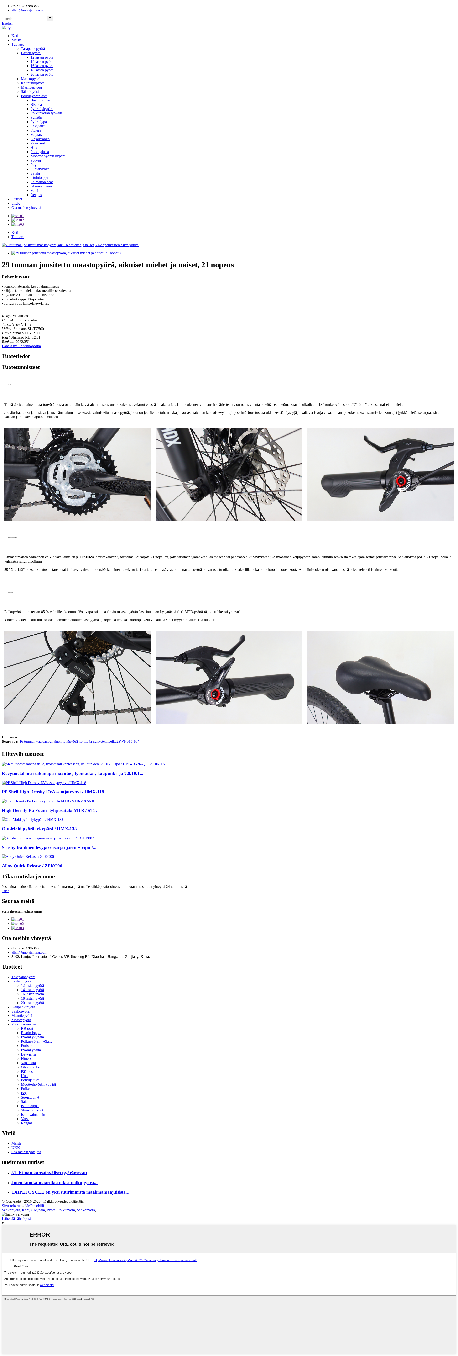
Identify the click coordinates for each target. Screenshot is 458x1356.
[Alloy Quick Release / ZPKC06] (229, 856)
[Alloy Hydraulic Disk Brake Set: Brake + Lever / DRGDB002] (229, 838)
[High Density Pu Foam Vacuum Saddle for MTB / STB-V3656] (229, 801)
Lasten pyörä (31, 53)
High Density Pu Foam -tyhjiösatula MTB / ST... (49, 810)
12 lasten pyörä (42, 57)
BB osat (37, 104)
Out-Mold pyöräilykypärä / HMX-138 (39, 828)
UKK (15, 203)
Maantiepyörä (31, 87)
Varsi (34, 190)
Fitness (36, 130)
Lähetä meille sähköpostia (21, 346)
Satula (35, 173)
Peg (33, 165)
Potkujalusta (40, 152)
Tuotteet (17, 44)
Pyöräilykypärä (42, 109)
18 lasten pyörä (42, 70)
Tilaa (5, 891)
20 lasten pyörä (42, 74)
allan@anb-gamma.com (29, 10)
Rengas (36, 195)
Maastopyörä (31, 79)
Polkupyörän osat (34, 96)
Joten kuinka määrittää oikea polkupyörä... (54, 1182)
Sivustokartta (11, 1206)
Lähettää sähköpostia (17, 1219)
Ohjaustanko (40, 139)
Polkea (36, 160)
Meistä (16, 40)
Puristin (36, 117)
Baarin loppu (40, 100)
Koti (14, 36)
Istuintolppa (39, 178)
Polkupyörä (66, 1210)
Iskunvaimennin (43, 186)
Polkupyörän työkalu (46, 113)
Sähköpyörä (30, 92)
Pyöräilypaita (40, 122)
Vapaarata (38, 135)
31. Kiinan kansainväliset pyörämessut (49, 1172)
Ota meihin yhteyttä (26, 208)
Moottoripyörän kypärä (48, 156)
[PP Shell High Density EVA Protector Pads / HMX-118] (229, 783)
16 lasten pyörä (42, 66)
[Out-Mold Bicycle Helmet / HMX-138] (229, 819)
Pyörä (51, 1210)
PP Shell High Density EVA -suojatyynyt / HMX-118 (53, 791)
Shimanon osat (42, 182)
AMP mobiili (34, 1206)
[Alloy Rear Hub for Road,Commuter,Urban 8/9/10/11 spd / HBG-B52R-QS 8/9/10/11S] (229, 764)
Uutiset (16, 199)
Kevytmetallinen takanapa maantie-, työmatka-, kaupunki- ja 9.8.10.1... (72, 773)
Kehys (27, 1210)
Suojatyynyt (40, 169)
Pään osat (38, 143)
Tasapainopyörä (33, 49)
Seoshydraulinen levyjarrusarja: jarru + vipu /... (49, 847)
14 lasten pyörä (42, 61)
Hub (34, 147)
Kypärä (39, 1210)
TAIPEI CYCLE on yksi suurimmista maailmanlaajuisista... (70, 1192)
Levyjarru (38, 126)
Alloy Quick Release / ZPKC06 (32, 865)
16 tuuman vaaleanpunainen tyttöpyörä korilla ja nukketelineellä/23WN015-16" (79, 741)
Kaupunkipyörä (33, 83)
